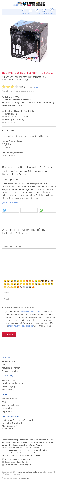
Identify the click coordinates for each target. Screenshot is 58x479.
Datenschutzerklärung (30, 311)
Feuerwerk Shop (9, 361)
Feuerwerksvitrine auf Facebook (18, 459)
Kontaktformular (9, 398)
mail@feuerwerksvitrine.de (20, 326)
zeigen (36, 87)
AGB (4, 402)
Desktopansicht (23, 478)
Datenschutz (7, 408)
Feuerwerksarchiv (10, 371)
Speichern (8, 334)
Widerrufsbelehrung (11, 405)
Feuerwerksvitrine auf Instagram (18, 464)
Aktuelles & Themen (11, 368)
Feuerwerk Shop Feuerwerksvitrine (29, 472)
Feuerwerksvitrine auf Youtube (17, 462)
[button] (10, 210)
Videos (5, 364)
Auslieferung (8, 389)
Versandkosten (8, 380)
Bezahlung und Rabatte (12, 383)
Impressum (7, 411)
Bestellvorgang (8, 386)
